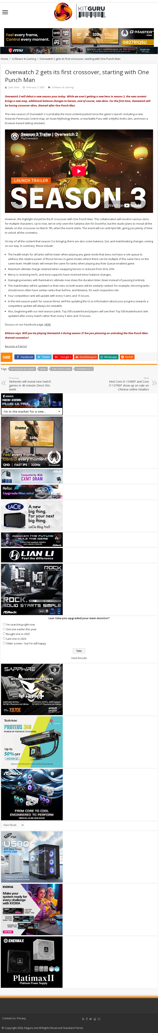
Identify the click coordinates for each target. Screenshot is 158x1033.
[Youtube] (94, 1019)
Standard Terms (73, 1028)
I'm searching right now (20, 624)
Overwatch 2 (84, 368)
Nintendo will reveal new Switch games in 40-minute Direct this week (30, 383)
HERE (47, 324)
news (43, 368)
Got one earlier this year (21, 629)
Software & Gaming (24, 59)
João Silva (13, 87)
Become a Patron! (16, 346)
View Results (79, 658)
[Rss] (83, 1019)
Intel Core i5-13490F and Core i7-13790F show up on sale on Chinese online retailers (129, 383)
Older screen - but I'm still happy (26, 643)
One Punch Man (61, 368)
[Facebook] (87, 1019)
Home (4, 59)
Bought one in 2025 (18, 634)
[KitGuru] (79, 10)
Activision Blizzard (23, 368)
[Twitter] (90, 1019)
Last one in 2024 (16, 639)
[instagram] (99, 1019)
